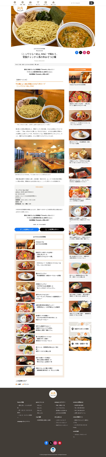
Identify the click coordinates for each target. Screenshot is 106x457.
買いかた (46, 4)
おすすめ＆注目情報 (39, 49)
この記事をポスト (53, 229)
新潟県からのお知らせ (61, 410)
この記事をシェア (27, 229)
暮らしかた (53, 4)
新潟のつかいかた (20, 8)
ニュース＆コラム (60, 408)
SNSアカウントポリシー (62, 425)
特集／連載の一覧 (60, 405)
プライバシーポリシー (61, 422)
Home (16, 64)
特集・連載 (22, 4)
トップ (14, 4)
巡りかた (30, 4)
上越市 (37, 64)
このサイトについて (61, 420)
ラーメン (26, 384)
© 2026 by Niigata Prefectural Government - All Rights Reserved (53, 454)
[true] (91, 3)
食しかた (38, 4)
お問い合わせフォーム (80, 413)
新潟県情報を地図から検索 (43, 420)
